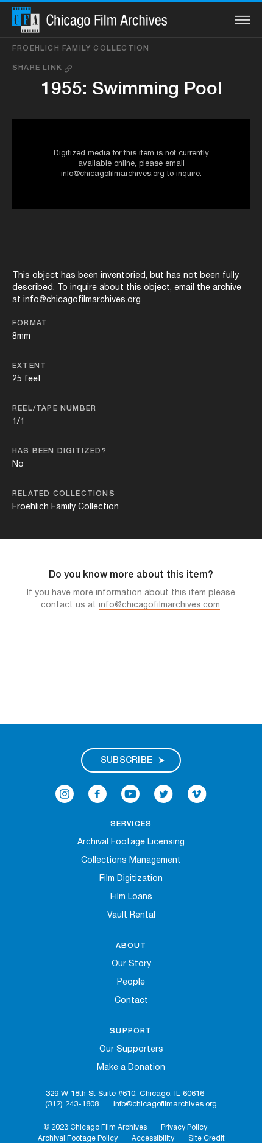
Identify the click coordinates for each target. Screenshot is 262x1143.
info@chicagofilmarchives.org (165, 1104)
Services (131, 824)
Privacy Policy (184, 1127)
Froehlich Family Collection (80, 48)
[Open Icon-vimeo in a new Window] (197, 794)
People (131, 982)
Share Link (38, 68)
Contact (131, 1001)
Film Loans (131, 897)
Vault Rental (131, 915)
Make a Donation (131, 1068)
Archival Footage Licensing (131, 842)
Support (131, 1031)
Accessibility (153, 1138)
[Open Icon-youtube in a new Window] (130, 794)
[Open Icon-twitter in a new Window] (163, 794)
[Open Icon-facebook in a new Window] (97, 794)
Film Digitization (131, 879)
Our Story (131, 964)
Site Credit (206, 1138)
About (131, 946)
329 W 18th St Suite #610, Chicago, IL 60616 (125, 1094)
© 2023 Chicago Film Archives (95, 1127)
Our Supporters (131, 1049)
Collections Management (131, 861)
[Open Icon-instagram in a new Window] (64, 794)
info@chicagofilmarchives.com (159, 605)
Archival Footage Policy (78, 1138)
